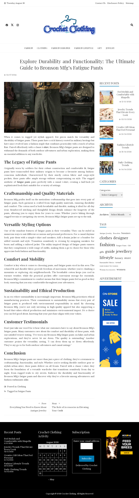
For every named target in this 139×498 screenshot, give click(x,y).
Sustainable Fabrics (107, 263)
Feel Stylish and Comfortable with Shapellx (125, 94)
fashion (107, 244)
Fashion (28, 48)
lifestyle (107, 258)
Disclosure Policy (115, 3)
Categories (105, 190)
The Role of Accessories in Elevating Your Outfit (70, 407)
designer (120, 238)
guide (110, 252)
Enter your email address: (87, 441)
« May (51, 479)
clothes (106, 238)
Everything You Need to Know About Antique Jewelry (28, 407)
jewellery (124, 251)
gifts (102, 252)
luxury (119, 258)
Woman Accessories (107, 270)
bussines (125, 233)
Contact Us (100, 3)
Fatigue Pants (24, 391)
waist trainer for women (109, 266)
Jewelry (110, 48)
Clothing (42, 48)
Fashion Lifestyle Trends (125, 146)
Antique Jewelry (106, 233)
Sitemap (130, 3)
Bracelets (116, 233)
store (127, 258)
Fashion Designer (60, 48)
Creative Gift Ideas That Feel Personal (125, 128)
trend (118, 262)
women (121, 269)
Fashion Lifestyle (83, 48)
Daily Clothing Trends (125, 164)
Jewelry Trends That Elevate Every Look (125, 112)
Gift (99, 48)
